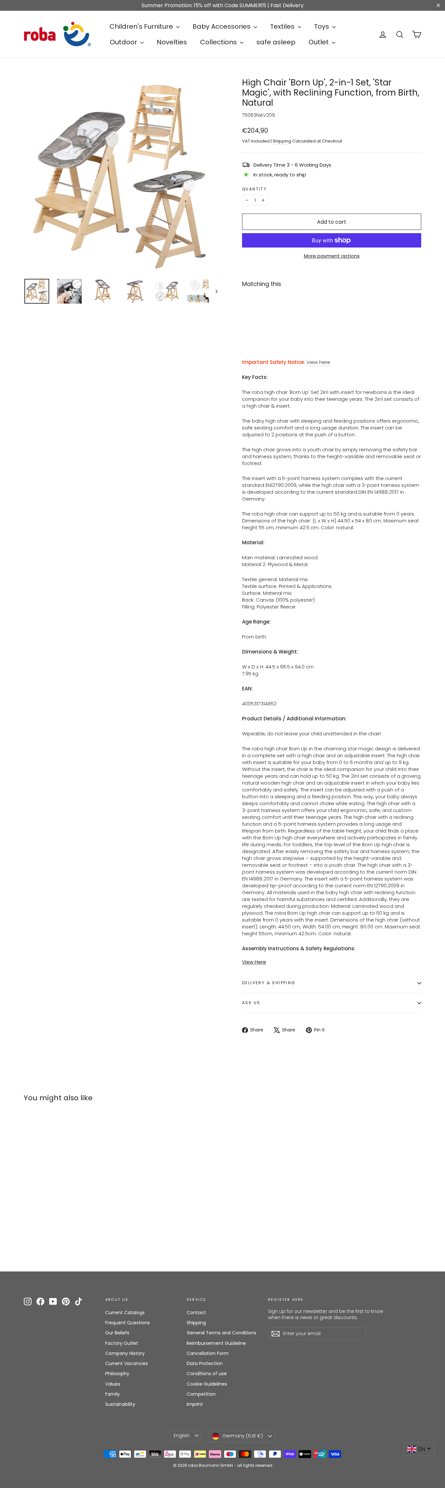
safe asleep (275, 42)
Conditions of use (207, 1373)
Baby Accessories (222, 26)
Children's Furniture (142, 26)
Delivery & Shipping (268, 982)
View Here (254, 961)
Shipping (282, 141)
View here (318, 362)
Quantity (254, 189)
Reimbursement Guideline (216, 1343)
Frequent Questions (127, 1322)
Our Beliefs (117, 1333)
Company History (125, 1353)
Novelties (172, 42)
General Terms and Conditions (221, 1333)
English (182, 1435)
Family (112, 1394)
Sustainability (120, 1404)
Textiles (283, 26)
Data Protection (205, 1363)
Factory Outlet (121, 1343)
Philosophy (117, 1373)
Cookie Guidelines (207, 1384)
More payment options (332, 255)
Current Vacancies (126, 1363)
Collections (219, 42)
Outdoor (124, 42)
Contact (196, 1312)
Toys (322, 26)
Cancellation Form (208, 1353)
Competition (201, 1394)
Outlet (319, 42)
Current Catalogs (125, 1312)
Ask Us (251, 1002)
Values (112, 1384)
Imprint (195, 1404)
